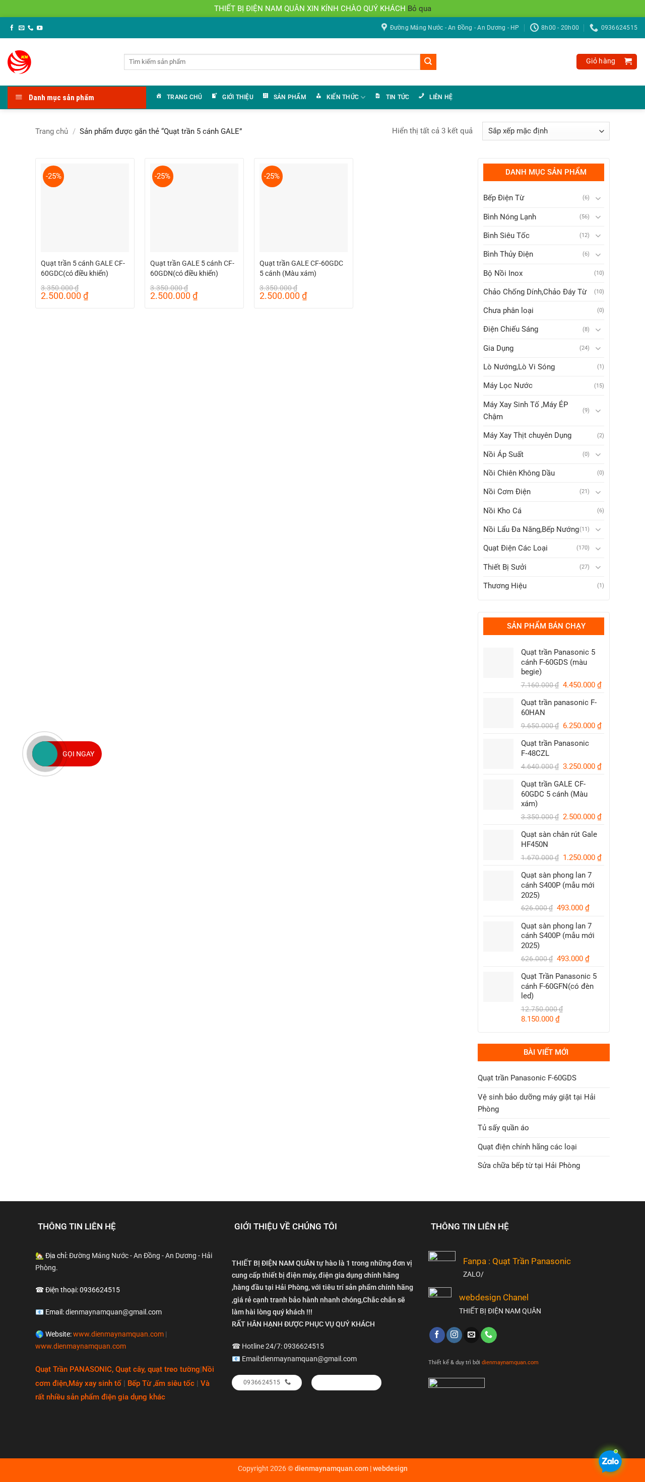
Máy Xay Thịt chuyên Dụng (527, 435)
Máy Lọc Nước (508, 385)
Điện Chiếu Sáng (510, 329)
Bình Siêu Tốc (506, 235)
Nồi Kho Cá (502, 510)
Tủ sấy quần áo (503, 1127)
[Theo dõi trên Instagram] (454, 1335)
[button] (606, 61)
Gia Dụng (498, 348)
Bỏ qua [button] (419, 8)
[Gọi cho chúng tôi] (30, 28)
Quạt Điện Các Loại (515, 548)
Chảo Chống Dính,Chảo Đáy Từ (535, 291)
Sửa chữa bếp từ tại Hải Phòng (529, 1165)
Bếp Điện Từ (503, 197)
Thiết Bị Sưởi (505, 567)
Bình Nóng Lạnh (509, 216)
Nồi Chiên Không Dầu (519, 473)
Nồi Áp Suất (503, 454)
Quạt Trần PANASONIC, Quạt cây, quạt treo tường (117, 1369)
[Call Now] (44, 753)
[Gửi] (428, 62)
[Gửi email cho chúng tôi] (21, 28)
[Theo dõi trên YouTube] (39, 28)
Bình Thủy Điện (508, 254)
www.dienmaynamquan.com (118, 1334)
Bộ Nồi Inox (503, 273)
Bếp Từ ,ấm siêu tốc (162, 1383)
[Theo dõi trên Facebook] (12, 28)
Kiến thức (343, 97)
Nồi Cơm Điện (507, 491)
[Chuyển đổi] (598, 198)
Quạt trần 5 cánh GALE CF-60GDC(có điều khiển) (83, 268)
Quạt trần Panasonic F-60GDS (527, 1077)
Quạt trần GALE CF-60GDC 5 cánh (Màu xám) (301, 268)
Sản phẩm (290, 97)
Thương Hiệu (505, 585)
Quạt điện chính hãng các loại (527, 1146)
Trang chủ (184, 97)
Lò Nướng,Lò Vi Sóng (519, 366)
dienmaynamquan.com (510, 1362)
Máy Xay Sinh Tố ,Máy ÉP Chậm (525, 410)
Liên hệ (441, 97)
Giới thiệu (237, 97)
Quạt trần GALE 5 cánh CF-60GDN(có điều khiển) (192, 268)
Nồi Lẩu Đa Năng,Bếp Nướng (531, 529)
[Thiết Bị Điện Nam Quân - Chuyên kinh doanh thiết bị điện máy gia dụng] (21, 62)
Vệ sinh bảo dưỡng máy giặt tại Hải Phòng (537, 1103)
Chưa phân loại (508, 310)
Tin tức (398, 97)
